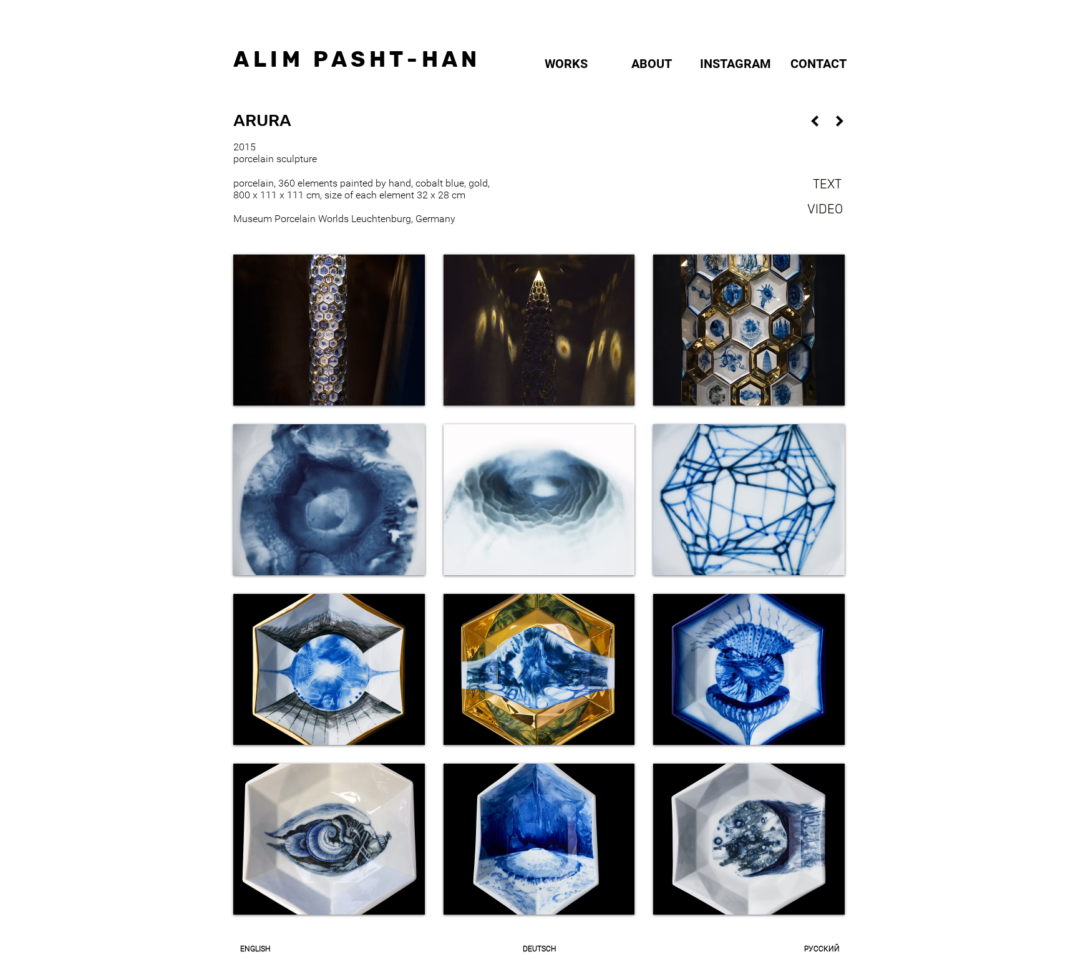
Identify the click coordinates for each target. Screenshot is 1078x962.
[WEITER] (839, 121)
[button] (329, 330)
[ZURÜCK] (814, 121)
